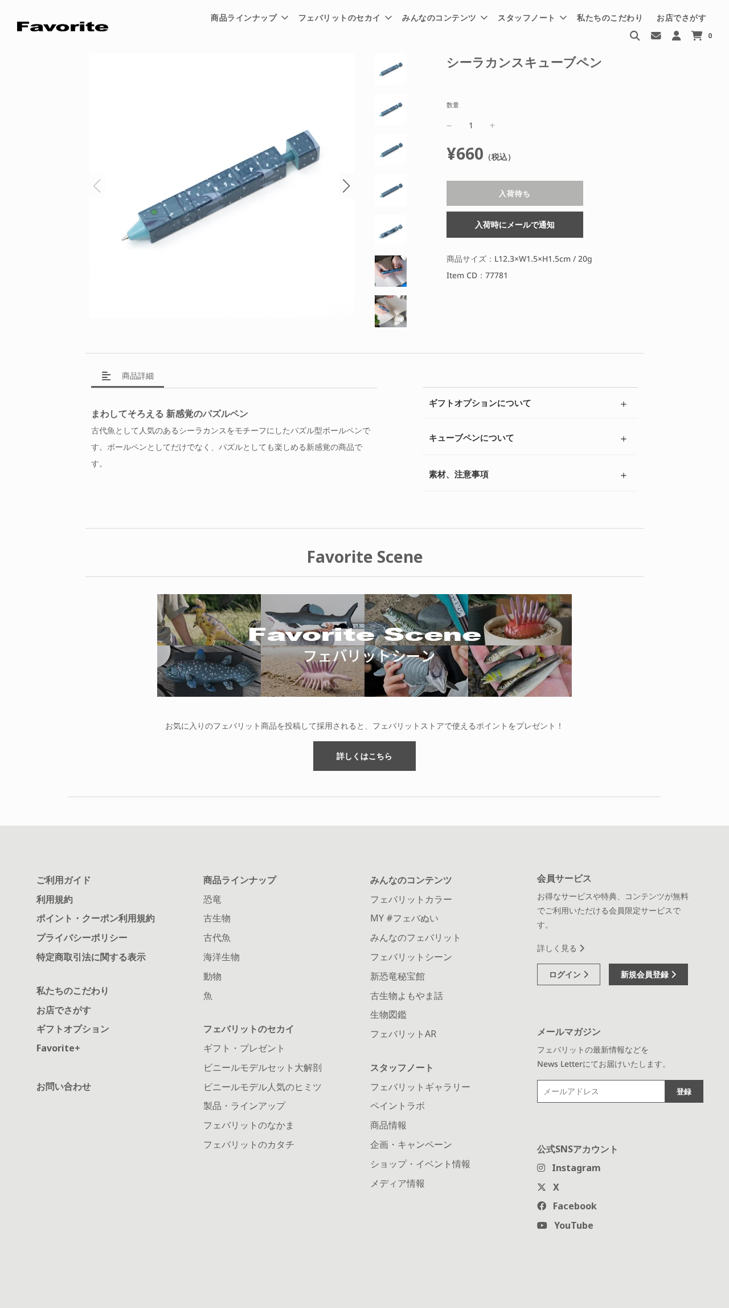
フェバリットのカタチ (248, 1144)
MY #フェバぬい (404, 918)
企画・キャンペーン (411, 1144)
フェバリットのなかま (248, 1125)
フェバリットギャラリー (420, 1086)
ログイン (566, 974)
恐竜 (212, 899)
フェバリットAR (403, 1033)
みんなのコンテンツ (411, 880)
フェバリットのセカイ (248, 1028)
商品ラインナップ (239, 880)
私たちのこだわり (610, 17)
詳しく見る (558, 948)
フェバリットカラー (411, 899)
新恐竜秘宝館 (397, 976)
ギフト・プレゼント (244, 1048)
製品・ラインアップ (244, 1105)
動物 (212, 976)
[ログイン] (676, 35)
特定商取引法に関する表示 (91, 956)
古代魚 (217, 937)
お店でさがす (681, 17)
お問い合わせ (63, 1086)
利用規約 (54, 899)
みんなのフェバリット (415, 937)
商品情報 (388, 1125)
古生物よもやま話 (406, 995)
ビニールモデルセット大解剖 (262, 1067)
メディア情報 (397, 1183)
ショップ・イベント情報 (420, 1163)
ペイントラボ (397, 1105)
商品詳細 (137, 375)
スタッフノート (402, 1067)
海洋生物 (221, 956)
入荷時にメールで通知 (515, 225)
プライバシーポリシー (82, 937)
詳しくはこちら (364, 755)
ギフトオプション (72, 1028)
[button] (346, 185)
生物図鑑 (388, 1014)
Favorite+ (58, 1048)
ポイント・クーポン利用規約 (95, 918)
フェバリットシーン (411, 956)
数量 (453, 104)
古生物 (217, 918)
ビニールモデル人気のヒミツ (262, 1086)
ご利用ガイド (63, 880)
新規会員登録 (646, 974)
